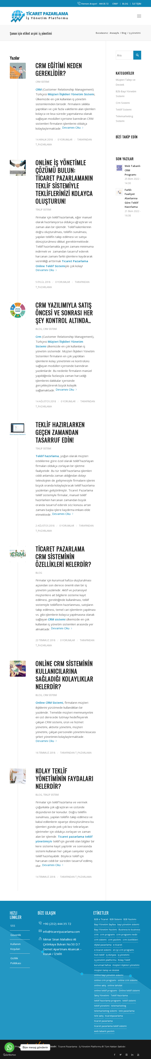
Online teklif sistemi (129, 990)
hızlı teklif (99, 954)
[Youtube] (138, 1054)
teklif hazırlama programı (107, 1000)
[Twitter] (120, 1054)
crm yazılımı (114, 939)
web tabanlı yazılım (104, 1031)
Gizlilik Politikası (15, 960)
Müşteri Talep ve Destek (125, 82)
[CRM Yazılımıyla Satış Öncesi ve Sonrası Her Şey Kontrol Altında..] (18, 310)
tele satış (98, 1015)
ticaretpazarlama (114, 1015)
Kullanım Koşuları (15, 946)
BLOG (125, 3)
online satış (100, 985)
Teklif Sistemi (43, 209)
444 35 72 (103, 3)
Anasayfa (114, 32)
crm (96, 934)
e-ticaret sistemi (102, 949)
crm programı (107, 934)
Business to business (129, 929)
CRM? (115, 3)
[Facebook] (115, 1054)
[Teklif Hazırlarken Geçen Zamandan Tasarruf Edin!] (18, 430)
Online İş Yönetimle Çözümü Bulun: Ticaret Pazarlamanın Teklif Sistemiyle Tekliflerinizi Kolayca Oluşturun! (64, 181)
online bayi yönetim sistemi (108, 975)
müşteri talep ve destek (106, 970)
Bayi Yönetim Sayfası (105, 924)
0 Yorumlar (65, 139)
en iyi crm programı (123, 949)
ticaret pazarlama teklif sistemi (110, 1025)
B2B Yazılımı (129, 919)
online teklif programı (105, 990)
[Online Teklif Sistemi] (18, 168)
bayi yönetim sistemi (128, 924)
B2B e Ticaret (101, 919)
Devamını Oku (71, 127)
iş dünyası (111, 954)
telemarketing (118, 1005)
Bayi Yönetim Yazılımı (105, 929)
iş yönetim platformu (105, 959)
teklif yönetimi (102, 1005)
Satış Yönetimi (101, 995)
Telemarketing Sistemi (124, 118)
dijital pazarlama (102, 944)
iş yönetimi (123, 954)
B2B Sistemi (116, 919)
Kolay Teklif (124, 959)
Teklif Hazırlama (119, 995)
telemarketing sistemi (105, 1010)
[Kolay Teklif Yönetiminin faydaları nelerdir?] (18, 776)
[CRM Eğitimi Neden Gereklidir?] (18, 71)
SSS (12, 925)
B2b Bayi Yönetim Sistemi (126, 94)
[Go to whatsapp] (9, 1047)
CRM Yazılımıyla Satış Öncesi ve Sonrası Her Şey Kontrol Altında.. (64, 312)
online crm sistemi (127, 980)
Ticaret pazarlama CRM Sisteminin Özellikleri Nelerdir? (63, 556)
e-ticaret (117, 944)
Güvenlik (15, 935)
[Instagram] (126, 1054)
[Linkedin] (132, 1054)
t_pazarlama (44, 144)
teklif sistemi (129, 1000)
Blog (124, 32)
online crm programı (105, 980)
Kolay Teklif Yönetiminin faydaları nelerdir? (64, 778)
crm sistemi (100, 939)
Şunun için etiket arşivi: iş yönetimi (31, 33)
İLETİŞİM (136, 3)
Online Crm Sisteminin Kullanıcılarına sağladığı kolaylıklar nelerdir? (64, 675)
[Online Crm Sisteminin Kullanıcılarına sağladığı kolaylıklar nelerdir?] (18, 669)
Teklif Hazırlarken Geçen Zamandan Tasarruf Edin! (60, 432)
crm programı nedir (126, 934)
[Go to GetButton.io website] (9, 1055)
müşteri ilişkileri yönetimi (125, 965)
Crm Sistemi (42, 81)
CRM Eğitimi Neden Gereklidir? (59, 69)
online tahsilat (115, 985)
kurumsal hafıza (102, 965)
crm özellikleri (130, 939)
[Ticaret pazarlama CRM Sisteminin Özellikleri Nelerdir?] (18, 554)
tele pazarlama (126, 1010)
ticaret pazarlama (103, 1020)
